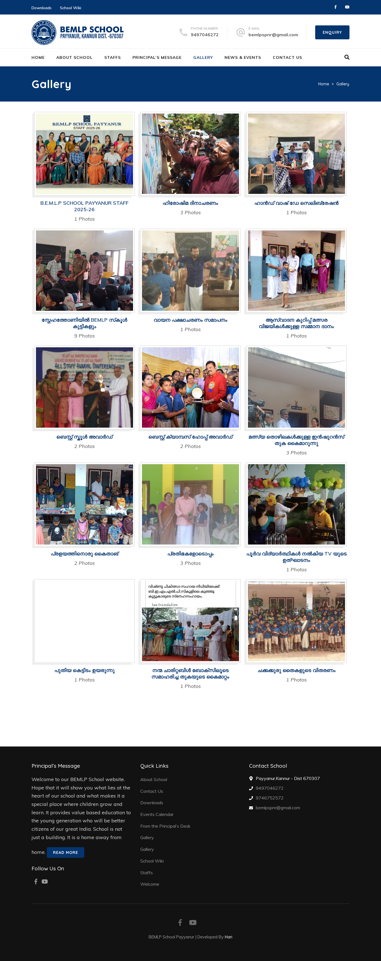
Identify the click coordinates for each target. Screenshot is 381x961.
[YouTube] (347, 6)
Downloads (42, 7)
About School (74, 57)
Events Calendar (156, 814)
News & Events (243, 57)
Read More (65, 852)
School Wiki (70, 7)
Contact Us (287, 57)
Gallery (203, 57)
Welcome (149, 884)
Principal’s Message (157, 57)
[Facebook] (335, 6)
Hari (228, 937)
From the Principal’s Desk (165, 826)
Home (38, 57)
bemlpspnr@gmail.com (273, 34)
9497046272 (205, 34)
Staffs (112, 57)
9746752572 (270, 798)
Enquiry (332, 32)
